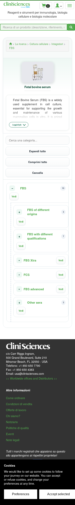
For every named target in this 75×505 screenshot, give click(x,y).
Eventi (10, 434)
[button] (37, 193)
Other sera (34, 302)
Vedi (14, 196)
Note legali (12, 440)
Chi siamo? (13, 416)
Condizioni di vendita (19, 404)
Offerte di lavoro (16, 410)
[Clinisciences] (10, 44)
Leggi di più (16, 124)
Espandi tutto (37, 151)
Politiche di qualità (17, 428)
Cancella (37, 173)
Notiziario (12, 422)
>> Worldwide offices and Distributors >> (31, 378)
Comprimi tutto (37, 162)
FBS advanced (34, 289)
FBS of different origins (38, 212)
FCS (27, 275)
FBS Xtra (30, 260)
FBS (23, 188)
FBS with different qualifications (40, 236)
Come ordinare (15, 398)
